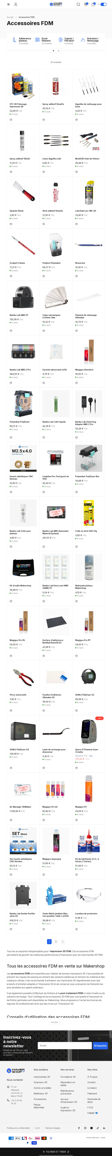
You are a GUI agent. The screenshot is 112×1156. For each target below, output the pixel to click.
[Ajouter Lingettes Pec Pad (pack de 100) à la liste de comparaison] (43, 492)
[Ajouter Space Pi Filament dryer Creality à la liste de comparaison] (76, 768)
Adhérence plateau (25, 39)
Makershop (95, 1137)
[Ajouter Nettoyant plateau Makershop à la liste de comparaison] (76, 601)
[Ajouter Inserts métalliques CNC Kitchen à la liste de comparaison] (11, 492)
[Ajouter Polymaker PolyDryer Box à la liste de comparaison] (76, 492)
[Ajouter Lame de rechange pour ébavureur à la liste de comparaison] (43, 768)
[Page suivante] (62, 941)
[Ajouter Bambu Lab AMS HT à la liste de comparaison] (11, 330)
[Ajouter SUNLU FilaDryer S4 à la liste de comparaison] (11, 768)
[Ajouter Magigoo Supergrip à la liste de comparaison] (43, 874)
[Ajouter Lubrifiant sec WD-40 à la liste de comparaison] (76, 224)
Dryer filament (46, 39)
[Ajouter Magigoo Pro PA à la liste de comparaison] (11, 656)
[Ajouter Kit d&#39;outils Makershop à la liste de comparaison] (11, 601)
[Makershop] (16, 1072)
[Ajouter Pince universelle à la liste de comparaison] (11, 710)
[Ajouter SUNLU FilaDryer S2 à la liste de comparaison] (76, 710)
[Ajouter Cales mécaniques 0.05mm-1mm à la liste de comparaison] (43, 330)
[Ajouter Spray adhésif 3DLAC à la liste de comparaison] (11, 172)
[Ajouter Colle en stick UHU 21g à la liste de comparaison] (76, 546)
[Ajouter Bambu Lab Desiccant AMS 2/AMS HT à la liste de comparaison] (43, 601)
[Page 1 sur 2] (53, 51)
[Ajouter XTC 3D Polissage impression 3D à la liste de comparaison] (11, 119)
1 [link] (49, 941)
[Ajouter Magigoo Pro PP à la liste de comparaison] (76, 656)
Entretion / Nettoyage (93, 39)
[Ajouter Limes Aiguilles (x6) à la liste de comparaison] (43, 172)
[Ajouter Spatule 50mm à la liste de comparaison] (11, 224)
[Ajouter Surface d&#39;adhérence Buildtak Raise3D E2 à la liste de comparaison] (43, 656)
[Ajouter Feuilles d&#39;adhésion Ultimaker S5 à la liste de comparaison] (43, 710)
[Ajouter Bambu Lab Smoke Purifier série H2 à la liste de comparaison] (11, 929)
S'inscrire (100, 1045)
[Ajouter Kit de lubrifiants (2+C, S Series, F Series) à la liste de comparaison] (76, 874)
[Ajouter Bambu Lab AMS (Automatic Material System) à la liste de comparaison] (43, 546)
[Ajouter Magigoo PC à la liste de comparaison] (76, 820)
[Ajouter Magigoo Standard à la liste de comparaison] (76, 383)
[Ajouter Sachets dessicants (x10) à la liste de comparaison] (43, 383)
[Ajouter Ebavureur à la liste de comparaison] (76, 276)
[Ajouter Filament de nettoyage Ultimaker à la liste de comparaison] (76, 330)
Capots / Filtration (69, 39)
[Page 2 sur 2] (59, 51)
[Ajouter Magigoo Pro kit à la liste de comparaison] (43, 820)
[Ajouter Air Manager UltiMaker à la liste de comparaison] (11, 820)
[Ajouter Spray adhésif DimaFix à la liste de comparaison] (43, 119)
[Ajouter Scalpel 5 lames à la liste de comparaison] (11, 276)
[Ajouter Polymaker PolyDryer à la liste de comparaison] (11, 437)
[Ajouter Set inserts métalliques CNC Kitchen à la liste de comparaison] (11, 874)
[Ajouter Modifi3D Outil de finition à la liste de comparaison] (76, 172)
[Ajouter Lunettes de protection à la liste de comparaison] (76, 929)
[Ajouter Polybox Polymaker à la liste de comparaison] (43, 276)
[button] (8, 4)
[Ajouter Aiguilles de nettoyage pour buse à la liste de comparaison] (76, 119)
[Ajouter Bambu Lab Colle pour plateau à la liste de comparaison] (11, 546)
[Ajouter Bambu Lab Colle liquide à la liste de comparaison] (43, 437)
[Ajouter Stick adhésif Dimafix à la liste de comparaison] (43, 224)
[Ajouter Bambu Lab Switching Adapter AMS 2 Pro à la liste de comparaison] (76, 437)
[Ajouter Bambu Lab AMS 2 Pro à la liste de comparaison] (11, 383)
